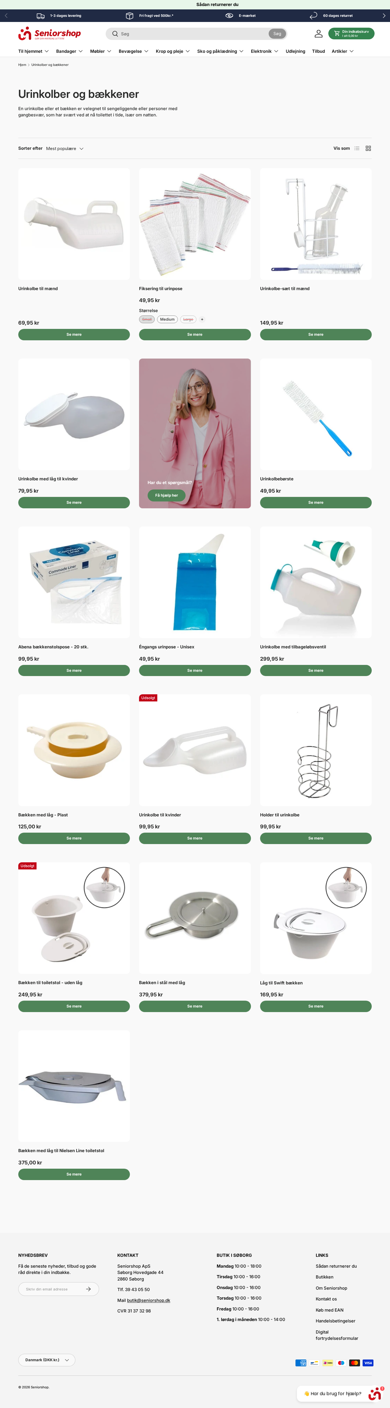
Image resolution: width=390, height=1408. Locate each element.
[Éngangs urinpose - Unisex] (195, 582)
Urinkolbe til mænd (38, 288)
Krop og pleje (169, 51)
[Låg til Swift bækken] (316, 918)
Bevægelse (130, 51)
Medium (167, 319)
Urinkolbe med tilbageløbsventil (293, 647)
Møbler (97, 51)
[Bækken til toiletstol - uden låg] (74, 918)
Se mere (74, 334)
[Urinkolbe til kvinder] (195, 750)
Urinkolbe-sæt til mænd (284, 288)
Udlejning (295, 51)
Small (147, 319)
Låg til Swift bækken (281, 983)
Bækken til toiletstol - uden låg (50, 982)
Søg (277, 33)
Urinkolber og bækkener (50, 64)
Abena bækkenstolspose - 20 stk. (53, 647)
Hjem (22, 64)
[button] (351, 33)
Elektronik (261, 51)
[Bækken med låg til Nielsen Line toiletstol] (74, 1086)
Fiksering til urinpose (160, 288)
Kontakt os (326, 1299)
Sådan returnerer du (217, 4)
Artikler (339, 51)
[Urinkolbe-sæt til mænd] (316, 224)
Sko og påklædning (217, 51)
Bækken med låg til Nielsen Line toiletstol (61, 1150)
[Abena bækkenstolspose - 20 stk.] (74, 582)
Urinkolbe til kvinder (160, 815)
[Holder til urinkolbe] (316, 750)
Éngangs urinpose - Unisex (166, 647)
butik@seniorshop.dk (148, 1300)
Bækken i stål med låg (162, 982)
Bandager (66, 51)
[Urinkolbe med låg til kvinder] (74, 414)
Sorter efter (30, 148)
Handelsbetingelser (335, 1321)
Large (188, 319)
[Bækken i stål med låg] (195, 918)
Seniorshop (40, 1387)
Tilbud (318, 51)
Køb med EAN (329, 1310)
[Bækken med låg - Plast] (74, 750)
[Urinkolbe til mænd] (74, 224)
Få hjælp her (166, 495)
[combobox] (197, 34)
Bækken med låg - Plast (43, 815)
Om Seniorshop (331, 1288)
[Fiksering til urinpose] (195, 224)
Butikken (324, 1277)
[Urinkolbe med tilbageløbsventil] (316, 582)
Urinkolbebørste (276, 479)
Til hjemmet (30, 51)
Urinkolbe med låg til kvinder (48, 479)
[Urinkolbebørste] (316, 414)
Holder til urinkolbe (279, 815)
